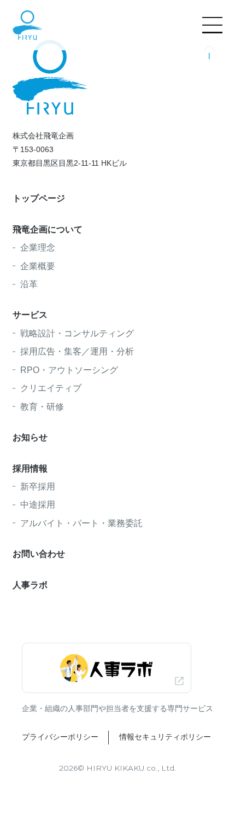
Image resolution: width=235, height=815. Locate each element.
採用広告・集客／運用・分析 (77, 351)
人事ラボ (30, 585)
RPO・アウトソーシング (69, 370)
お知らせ (30, 437)
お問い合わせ (39, 553)
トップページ (39, 198)
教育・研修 (42, 406)
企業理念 (37, 247)
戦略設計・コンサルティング (77, 333)
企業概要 (37, 266)
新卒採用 (37, 486)
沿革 (29, 284)
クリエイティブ (50, 388)
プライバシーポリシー (60, 737)
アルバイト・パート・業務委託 (81, 523)
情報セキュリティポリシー (164, 737)
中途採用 (37, 504)
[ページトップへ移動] (209, 52)
